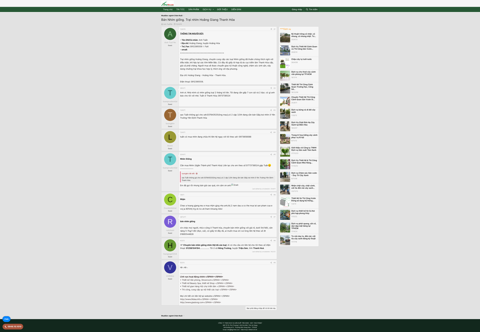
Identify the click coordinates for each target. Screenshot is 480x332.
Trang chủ (167, 9)
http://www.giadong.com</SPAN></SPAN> (200, 302)
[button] (213, 9)
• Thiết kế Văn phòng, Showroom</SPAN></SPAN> (204, 280)
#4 (275, 132)
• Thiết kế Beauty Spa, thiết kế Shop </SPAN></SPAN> (206, 283)
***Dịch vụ (285, 29)
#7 (275, 217)
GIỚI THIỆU (222, 9)
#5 (275, 154)
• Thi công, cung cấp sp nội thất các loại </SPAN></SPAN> (208, 289)
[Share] (271, 29)
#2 (275, 88)
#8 (275, 240)
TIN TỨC (180, 9)
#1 (275, 29)
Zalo (6, 319)
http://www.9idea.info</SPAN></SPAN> (199, 299)
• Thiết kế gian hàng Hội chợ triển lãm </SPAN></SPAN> (207, 286)
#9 (275, 263)
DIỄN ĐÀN (236, 9)
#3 (275, 110)
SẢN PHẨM (193, 9)
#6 (275, 195)
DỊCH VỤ (207, 9)
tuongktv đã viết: (188, 174)
